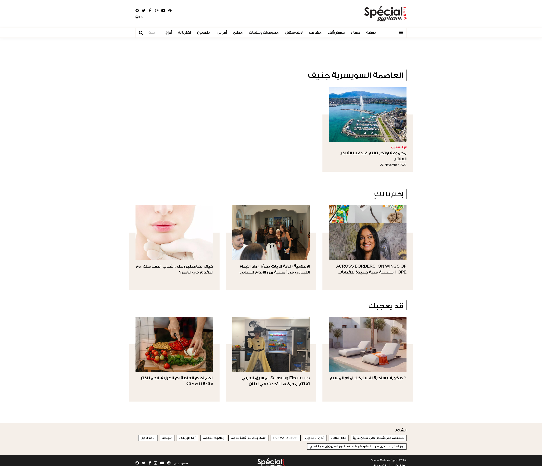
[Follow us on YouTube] (163, 10)
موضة (371, 33)
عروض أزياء (336, 33)
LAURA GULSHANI (285, 437)
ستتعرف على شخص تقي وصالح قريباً (378, 437)
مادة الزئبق (148, 437)
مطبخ (238, 33)
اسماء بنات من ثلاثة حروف (248, 437)
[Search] (143, 32)
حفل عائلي (338, 437)
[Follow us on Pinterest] (169, 10)
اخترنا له (184, 33)
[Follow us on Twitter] (143, 10)
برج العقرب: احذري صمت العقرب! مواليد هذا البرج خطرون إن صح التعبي (357, 446)
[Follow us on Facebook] (150, 10)
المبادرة (167, 437)
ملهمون (203, 33)
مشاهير (315, 33)
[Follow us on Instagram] (156, 10)
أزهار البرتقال (187, 437)
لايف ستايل (294, 33)
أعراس (222, 33)
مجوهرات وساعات (264, 33)
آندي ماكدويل (314, 437)
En (140, 17)
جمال (355, 33)
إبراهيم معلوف (213, 437)
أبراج (169, 33)
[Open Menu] (401, 32)
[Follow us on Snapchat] (137, 10)
